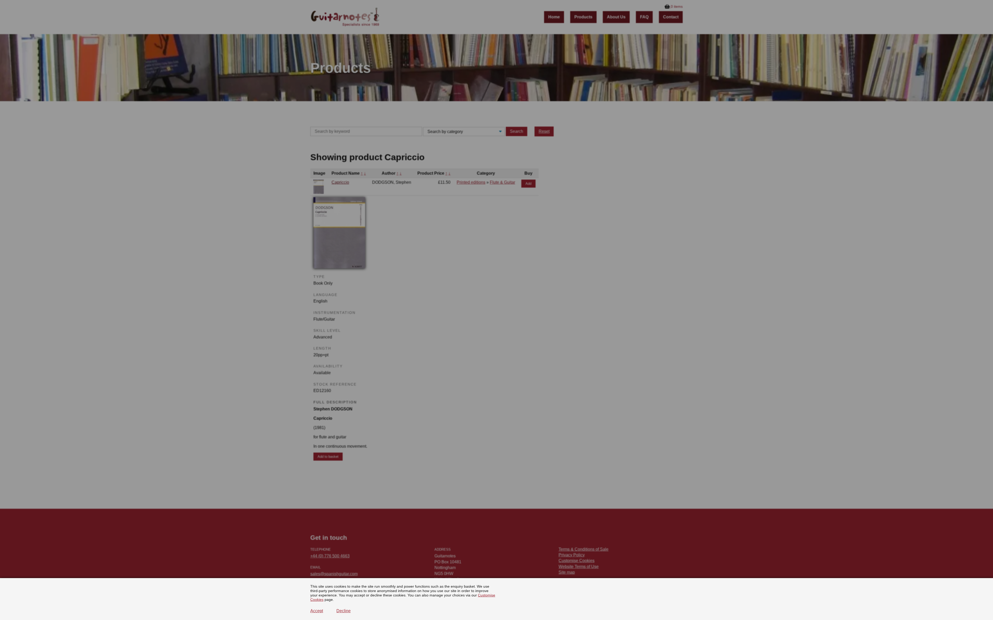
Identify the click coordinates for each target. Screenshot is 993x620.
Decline (343, 611)
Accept (316, 611)
